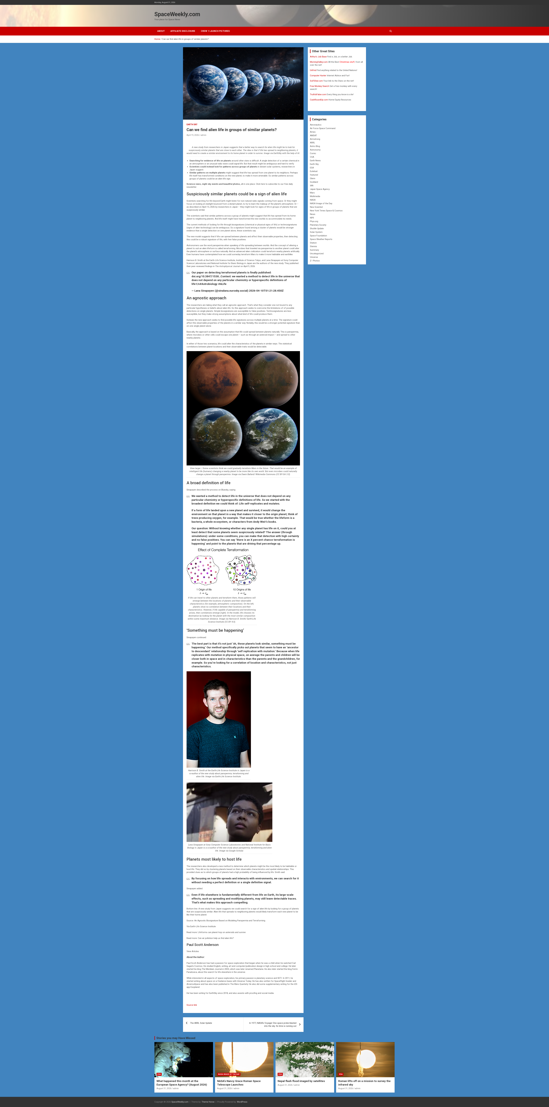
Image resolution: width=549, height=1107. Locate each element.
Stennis (313, 246)
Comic (313, 153)
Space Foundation (318, 235)
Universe (314, 257)
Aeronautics (315, 124)
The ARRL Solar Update (201, 1023)
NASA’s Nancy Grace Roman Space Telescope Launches (239, 1082)
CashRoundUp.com (319, 99)
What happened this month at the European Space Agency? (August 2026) (182, 1082)
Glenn (312, 178)
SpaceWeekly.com (177, 14)
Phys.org (314, 221)
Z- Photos (315, 260)
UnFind (313, 70)
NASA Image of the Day (321, 203)
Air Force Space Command (322, 128)
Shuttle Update (317, 228)
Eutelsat (314, 171)
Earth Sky (192, 124)
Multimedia (315, 196)
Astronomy (315, 150)
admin (203, 135)
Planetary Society (318, 225)
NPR (312, 217)
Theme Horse (208, 1102)
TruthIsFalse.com (318, 94)
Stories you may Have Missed (175, 1038)
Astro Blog (315, 146)
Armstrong (315, 139)
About (161, 31)
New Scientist (316, 207)
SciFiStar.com (316, 81)
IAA (311, 185)
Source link (192, 1005)
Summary (314, 250)
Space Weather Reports (321, 239)
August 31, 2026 (164, 1088)
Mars (312, 192)
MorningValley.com (319, 62)
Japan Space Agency (320, 189)
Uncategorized (317, 253)
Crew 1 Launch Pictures (215, 31)
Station (313, 243)
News (312, 214)
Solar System (316, 232)
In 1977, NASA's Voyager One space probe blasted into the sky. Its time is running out (272, 1024)
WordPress (242, 1102)
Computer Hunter (318, 75)
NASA (313, 200)
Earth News (315, 160)
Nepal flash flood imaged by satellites (301, 1081)
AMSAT (313, 135)
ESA (312, 167)
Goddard (314, 182)
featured (314, 175)
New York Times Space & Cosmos (326, 210)
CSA (312, 157)
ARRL (312, 142)
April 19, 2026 (193, 135)
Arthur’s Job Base (318, 56)
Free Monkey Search (319, 86)
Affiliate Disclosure (182, 31)
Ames (313, 132)
